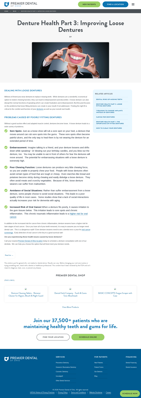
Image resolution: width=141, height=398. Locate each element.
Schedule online (88, 337)
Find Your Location (53, 337)
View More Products (70, 307)
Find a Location (115, 4)
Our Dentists (98, 371)
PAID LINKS (9, 280)
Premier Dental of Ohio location (30, 241)
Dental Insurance (131, 367)
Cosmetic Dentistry (62, 371)
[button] (133, 4)
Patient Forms (98, 367)
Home (6, 11)
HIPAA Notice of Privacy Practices (42, 392)
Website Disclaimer (95, 392)
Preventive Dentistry (62, 362)
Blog (14, 11)
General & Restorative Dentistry (66, 367)
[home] (20, 4)
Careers (108, 392)
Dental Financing (131, 362)
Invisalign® (59, 376)
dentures (40, 109)
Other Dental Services (63, 380)
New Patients (89, 4)
